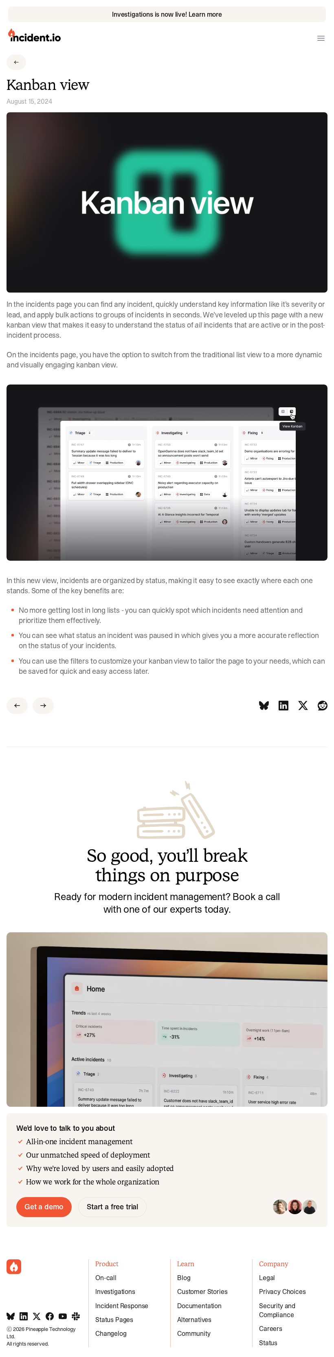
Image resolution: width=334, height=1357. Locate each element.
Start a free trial (112, 1207)
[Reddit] (322, 705)
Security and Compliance (277, 1310)
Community (194, 1333)
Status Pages (114, 1319)
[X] (303, 705)
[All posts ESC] (16, 62)
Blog (183, 1277)
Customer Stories (202, 1291)
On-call (105, 1277)
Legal (267, 1277)
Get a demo (44, 1207)
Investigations (115, 1291)
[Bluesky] (264, 705)
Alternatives (194, 1319)
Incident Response (121, 1305)
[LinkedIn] (283, 705)
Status (268, 1342)
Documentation (199, 1305)
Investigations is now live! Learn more (167, 14)
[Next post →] (43, 705)
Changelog (111, 1333)
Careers (270, 1328)
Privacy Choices (282, 1291)
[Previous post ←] (17, 705)
